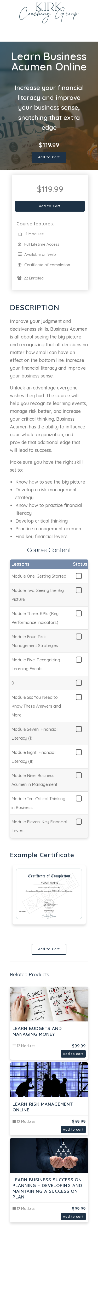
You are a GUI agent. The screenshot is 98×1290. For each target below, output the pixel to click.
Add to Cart (49, 157)
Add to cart (73, 1054)
